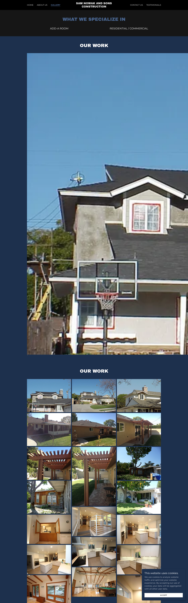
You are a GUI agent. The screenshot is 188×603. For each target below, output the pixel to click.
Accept (163, 595)
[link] (94, 7)
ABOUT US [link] (42, 5)
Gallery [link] (55, 5)
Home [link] (30, 5)
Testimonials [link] (153, 5)
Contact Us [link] (136, 5)
